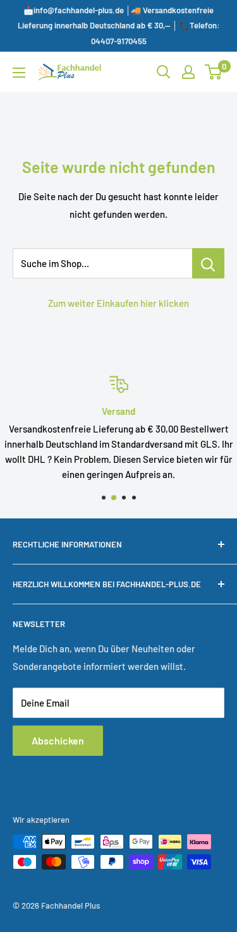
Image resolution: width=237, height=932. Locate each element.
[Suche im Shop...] (208, 263)
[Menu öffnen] (19, 73)
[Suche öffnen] (164, 72)
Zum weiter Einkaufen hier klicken (118, 303)
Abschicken (58, 740)
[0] (214, 72)
